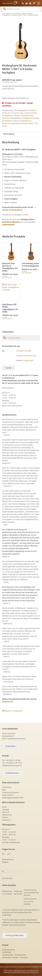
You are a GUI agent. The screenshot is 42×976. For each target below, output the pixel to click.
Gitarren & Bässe (30, 113)
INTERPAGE (6, 952)
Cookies (5, 817)
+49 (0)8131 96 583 (23, 351)
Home (4, 807)
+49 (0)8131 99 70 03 (14, 763)
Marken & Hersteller (26, 13)
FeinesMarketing (8, 950)
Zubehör (25, 215)
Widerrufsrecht (7, 795)
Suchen (5, 9)
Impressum (6, 820)
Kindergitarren (7, 116)
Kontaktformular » (12, 773)
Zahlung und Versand (10, 792)
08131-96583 (23, 3)
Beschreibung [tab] (8, 134)
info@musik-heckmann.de (26, 356)
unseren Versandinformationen (14, 925)
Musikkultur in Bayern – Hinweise (14, 958)
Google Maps (28, 360)
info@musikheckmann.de (12, 766)
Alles (22, 113)
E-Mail (27, 3)
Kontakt (8, 368)
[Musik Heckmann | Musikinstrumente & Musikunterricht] (10, 3)
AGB (3, 790)
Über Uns (5, 812)
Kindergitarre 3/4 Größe (30, 118)
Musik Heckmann (7, 13)
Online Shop (16, 13)
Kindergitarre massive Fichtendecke (15, 121)
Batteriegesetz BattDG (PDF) (12, 798)
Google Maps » (11, 746)
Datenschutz (7, 815)
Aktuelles (5, 810)
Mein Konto (31, 3)
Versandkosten (13, 82)
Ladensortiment (8, 225)
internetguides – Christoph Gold (14, 955)
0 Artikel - (34, 3)
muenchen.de (7, 702)
